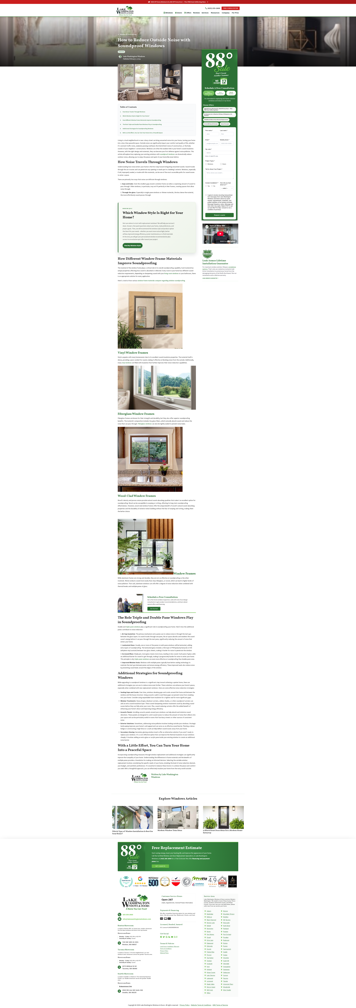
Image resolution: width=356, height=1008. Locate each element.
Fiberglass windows (145, 424)
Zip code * (208, 149)
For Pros (235, 13)
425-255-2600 (128, 915)
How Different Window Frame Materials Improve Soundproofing (142, 120)
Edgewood (210, 943)
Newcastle (226, 923)
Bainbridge (210, 914)
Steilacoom (226, 972)
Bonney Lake (211, 923)
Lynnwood (210, 981)
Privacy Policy (164, 951)
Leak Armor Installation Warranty (169, 946)
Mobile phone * (224, 140)
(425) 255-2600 (214, 8)
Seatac (225, 955)
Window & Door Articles (128, 34)
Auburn (209, 911)
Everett (209, 949)
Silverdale (226, 963)
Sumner (225, 975)
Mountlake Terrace (228, 914)
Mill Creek (210, 990)
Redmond (226, 940)
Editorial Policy (164, 953)
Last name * (224, 130)
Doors (179, 13)
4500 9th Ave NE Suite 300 (132, 990)
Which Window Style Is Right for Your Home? (136, 116)
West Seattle (227, 990)
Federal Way (210, 952)
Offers (188, 13)
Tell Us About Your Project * (213, 169)
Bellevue (209, 917)
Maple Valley (210, 984)
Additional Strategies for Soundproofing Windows (138, 128)
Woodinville (226, 987)
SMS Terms (230, 209)
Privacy (224, 209)
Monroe (225, 911)
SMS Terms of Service (220, 1005)
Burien (209, 931)
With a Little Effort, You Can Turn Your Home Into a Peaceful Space (143, 133)
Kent (208, 966)
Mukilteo (225, 917)
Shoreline (226, 958)
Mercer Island (211, 987)
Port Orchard (227, 934)
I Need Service (231, 93)
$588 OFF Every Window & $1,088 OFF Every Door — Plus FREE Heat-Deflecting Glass (178, 2)
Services (205, 13)
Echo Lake (210, 940)
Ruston (225, 946)
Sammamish (227, 949)
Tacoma (225, 978)
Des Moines (210, 934)
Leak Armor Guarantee (209, 278)
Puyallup (225, 937)
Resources (215, 13)
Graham (209, 961)
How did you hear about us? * (225, 183)
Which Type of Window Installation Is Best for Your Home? (132, 832)
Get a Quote (160, 866)
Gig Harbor (210, 958)
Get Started (154, 609)
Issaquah (209, 963)
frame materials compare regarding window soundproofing (161, 280)
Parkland (226, 928)
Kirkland (209, 969)
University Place (228, 984)
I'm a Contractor (220, 93)
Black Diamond (211, 920)
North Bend (226, 926)
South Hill (226, 961)
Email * (207, 140)
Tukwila (225, 981)
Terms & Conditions (166, 948)
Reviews (196, 13)
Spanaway (226, 969)
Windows (169, 13)
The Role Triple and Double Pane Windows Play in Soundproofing (142, 124)
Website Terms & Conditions (201, 1005)
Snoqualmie (226, 966)
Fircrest (209, 955)
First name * (209, 130)
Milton (208, 993)
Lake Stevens (211, 975)
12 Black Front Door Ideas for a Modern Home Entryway (222, 831)
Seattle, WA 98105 (129, 992)
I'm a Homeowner (208, 93)
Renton (225, 943)
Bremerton (210, 928)
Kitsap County (211, 972)
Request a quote (219, 215)
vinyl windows (127, 363)
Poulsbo (225, 931)
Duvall (209, 937)
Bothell (209, 926)
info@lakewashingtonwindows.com (137, 919)
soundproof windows (167, 154)
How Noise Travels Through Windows (134, 112)
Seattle (225, 952)
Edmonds (210, 946)
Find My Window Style (132, 245)
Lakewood (210, 978)
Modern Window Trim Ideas (170, 830)
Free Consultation (230, 8)
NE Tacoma (226, 920)
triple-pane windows (133, 627)
